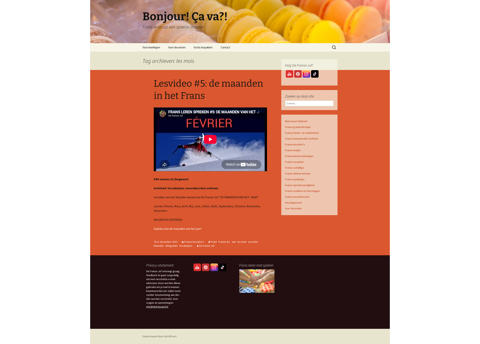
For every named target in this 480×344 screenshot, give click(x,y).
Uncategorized (293, 202)
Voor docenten (177, 47)
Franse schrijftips (294, 167)
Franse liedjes (293, 150)
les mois (242, 241)
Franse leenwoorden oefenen (301, 138)
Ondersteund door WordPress (159, 336)
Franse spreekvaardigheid (300, 185)
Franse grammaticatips (298, 127)
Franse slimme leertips (298, 173)
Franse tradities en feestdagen (302, 191)
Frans (214, 241)
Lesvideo (253, 241)
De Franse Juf (206, 245)
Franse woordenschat (297, 196)
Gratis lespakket (203, 47)
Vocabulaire (185, 245)
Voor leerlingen (151, 47)
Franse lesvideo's (194, 241)
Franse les (224, 241)
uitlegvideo (171, 245)
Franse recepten (294, 162)
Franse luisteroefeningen (299, 156)
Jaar (233, 241)
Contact (225, 47)
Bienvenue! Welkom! (296, 121)
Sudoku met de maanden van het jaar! (177, 229)
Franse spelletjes (294, 179)
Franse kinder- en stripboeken (302, 132)
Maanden (159, 245)
